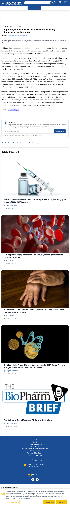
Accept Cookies (49, 502)
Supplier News (6, 143)
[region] (35, 497)
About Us (35, 440)
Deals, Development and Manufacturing (25, 143)
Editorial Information (35, 444)
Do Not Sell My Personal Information (35, 449)
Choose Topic (33, 8)
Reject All (62, 502)
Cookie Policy (27, 498)
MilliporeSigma (13, 110)
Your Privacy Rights (35, 455)
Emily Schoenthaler (12, 205)
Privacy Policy (35, 451)
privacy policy (38, 135)
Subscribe (59, 131)
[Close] (67, 492)
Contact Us (35, 446)
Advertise (35, 442)
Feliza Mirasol (10, 260)
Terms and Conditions (35, 453)
